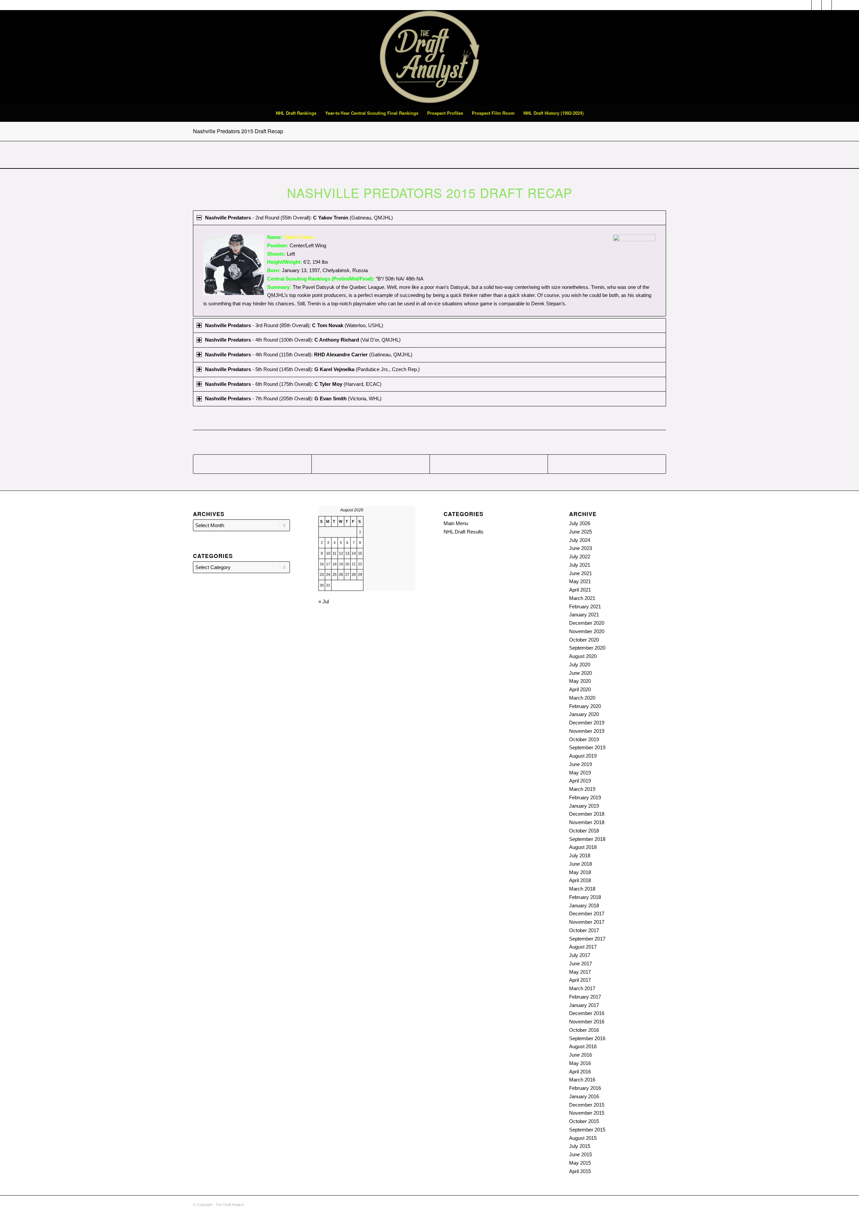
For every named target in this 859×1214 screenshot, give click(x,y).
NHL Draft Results (464, 532)
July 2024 (579, 540)
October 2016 (584, 1030)
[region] (429, 270)
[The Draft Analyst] (429, 57)
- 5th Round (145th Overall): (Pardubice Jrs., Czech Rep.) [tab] (312, 369)
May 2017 (580, 972)
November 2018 (586, 822)
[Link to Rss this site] (816, 5)
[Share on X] (371, 464)
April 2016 (580, 1071)
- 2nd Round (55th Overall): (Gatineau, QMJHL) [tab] (299, 217)
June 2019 (580, 764)
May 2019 (580, 772)
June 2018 (580, 864)
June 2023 (580, 548)
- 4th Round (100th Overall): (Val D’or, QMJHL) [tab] (303, 340)
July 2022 (579, 556)
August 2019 (583, 756)
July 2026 (579, 523)
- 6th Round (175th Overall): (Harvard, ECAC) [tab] (293, 384)
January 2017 (584, 1005)
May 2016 (580, 1063)
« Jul (323, 601)
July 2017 (579, 955)
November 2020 (586, 631)
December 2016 (586, 1013)
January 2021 (584, 614)
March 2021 (582, 598)
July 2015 (579, 1146)
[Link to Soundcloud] (806, 5)
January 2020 (584, 714)
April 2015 (580, 1171)
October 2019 (584, 739)
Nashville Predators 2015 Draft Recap (238, 131)
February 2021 (585, 606)
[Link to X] (826, 5)
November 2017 (586, 922)
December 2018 (586, 814)
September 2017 (587, 939)
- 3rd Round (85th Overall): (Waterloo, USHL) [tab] (294, 325)
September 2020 (587, 648)
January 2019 (584, 806)
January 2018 (584, 905)
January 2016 (584, 1096)
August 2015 (583, 1138)
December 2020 (586, 623)
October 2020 (584, 640)
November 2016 (586, 1021)
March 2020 (582, 698)
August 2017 (583, 947)
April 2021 (580, 590)
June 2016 (580, 1055)
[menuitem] (296, 113)
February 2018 (585, 897)
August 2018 (583, 847)
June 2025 (580, 532)
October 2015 (584, 1121)
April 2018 (580, 880)
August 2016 (583, 1046)
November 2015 (586, 1113)
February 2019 (585, 797)
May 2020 (580, 681)
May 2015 (580, 1163)
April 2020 (580, 689)
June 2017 (580, 963)
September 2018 (587, 839)
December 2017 (586, 913)
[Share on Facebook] (252, 464)
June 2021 (580, 573)
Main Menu (456, 523)
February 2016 (585, 1088)
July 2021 (579, 565)
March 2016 (582, 1079)
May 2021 (580, 581)
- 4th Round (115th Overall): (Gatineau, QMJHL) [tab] (308, 354)
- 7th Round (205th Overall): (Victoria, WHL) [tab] (293, 398)
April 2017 (580, 980)
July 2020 (579, 664)
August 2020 (583, 656)
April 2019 (580, 780)
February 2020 (585, 706)
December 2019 (586, 722)
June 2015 (580, 1154)
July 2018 (579, 855)
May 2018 (580, 872)
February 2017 (585, 997)
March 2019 (582, 789)
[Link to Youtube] (837, 5)
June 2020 (580, 673)
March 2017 (582, 988)
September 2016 (587, 1038)
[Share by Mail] (607, 464)
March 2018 (582, 889)
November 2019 (586, 731)
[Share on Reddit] (489, 464)
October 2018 (584, 830)
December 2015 (586, 1105)
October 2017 (584, 930)
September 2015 (587, 1129)
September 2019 (587, 747)
